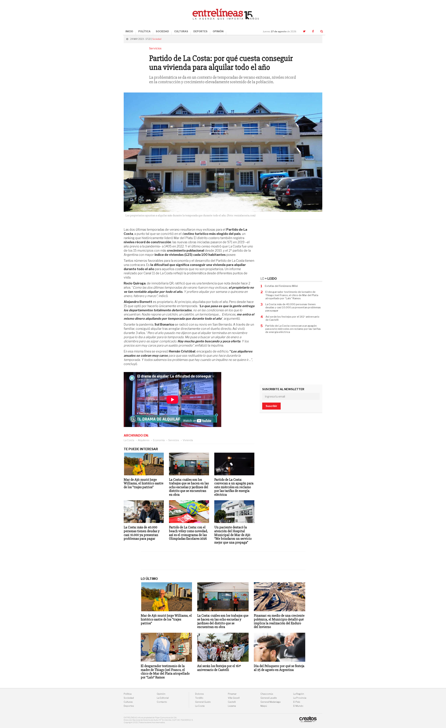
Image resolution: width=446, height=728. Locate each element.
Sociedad (156, 39)
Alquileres (143, 440)
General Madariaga (270, 702)
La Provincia (299, 698)
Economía (159, 440)
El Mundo (298, 706)
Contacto (162, 702)
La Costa (129, 440)
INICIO (129, 31)
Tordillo (199, 698)
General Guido (203, 702)
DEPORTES (200, 31)
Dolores (199, 694)
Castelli (232, 702)
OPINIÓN (218, 31)
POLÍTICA (144, 31)
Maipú (263, 706)
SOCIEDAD (162, 31)
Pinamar (232, 694)
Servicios (173, 440)
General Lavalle (268, 698)
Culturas (128, 702)
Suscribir (271, 405)
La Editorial (163, 698)
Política (128, 694)
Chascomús (266, 694)
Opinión (161, 694)
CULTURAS (181, 31)
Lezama (232, 706)
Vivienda (188, 440)
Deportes (129, 706)
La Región (298, 694)
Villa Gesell (234, 698)
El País (296, 702)
